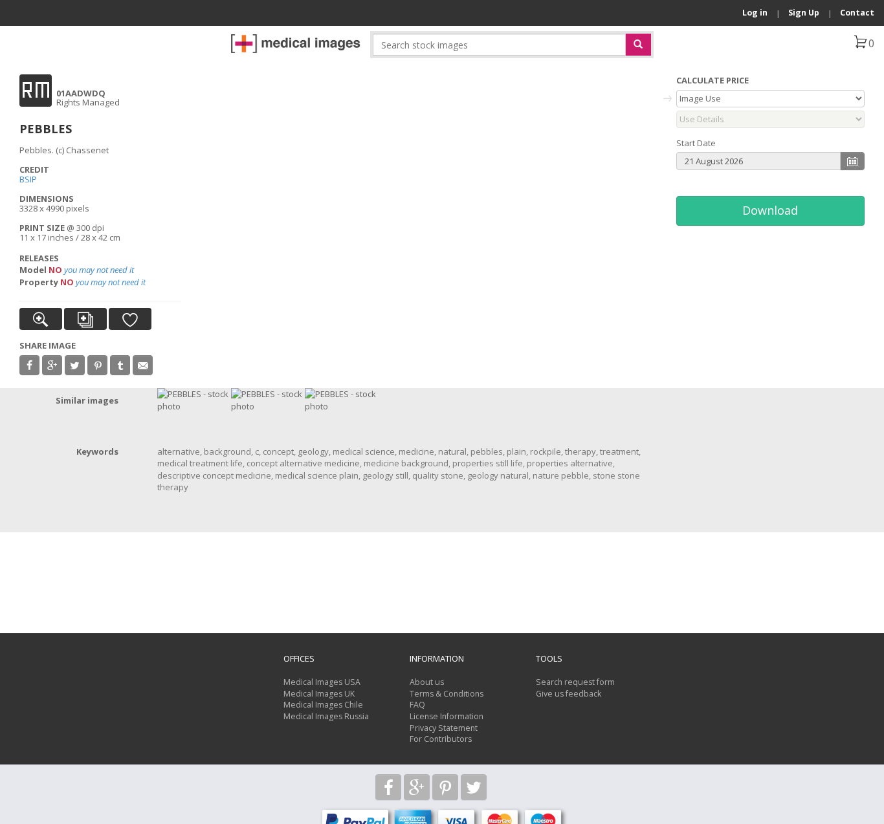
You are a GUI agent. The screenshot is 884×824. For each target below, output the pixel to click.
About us (427, 682)
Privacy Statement (444, 727)
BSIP (28, 179)
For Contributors (441, 738)
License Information (446, 716)
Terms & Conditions (446, 693)
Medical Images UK (319, 693)
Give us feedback (568, 693)
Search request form (575, 682)
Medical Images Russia (326, 716)
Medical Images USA (321, 682)
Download (770, 210)
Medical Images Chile (323, 704)
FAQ (417, 704)
